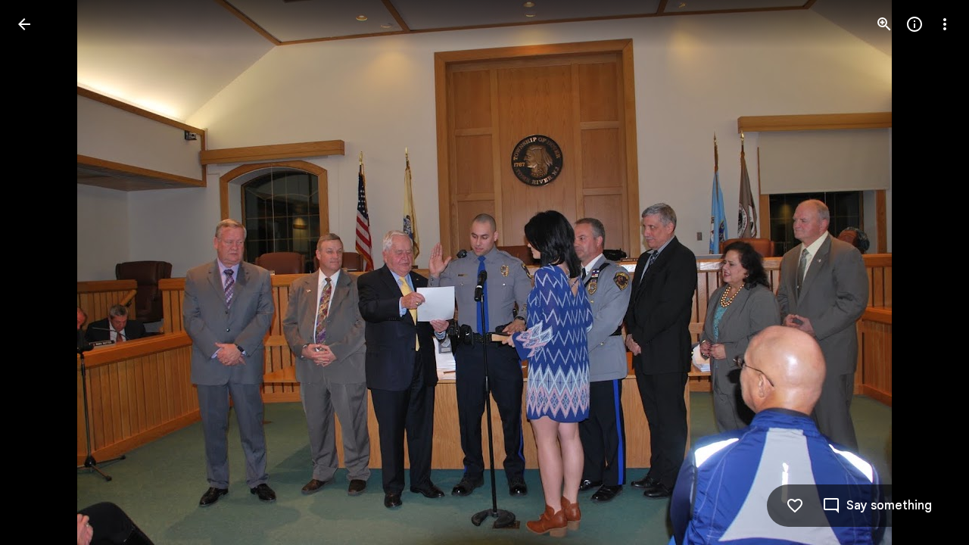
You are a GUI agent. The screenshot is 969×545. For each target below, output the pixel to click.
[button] (42, 272)
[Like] (795, 506)
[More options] (945, 24)
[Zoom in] (884, 24)
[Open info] (914, 24)
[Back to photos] (24, 24)
